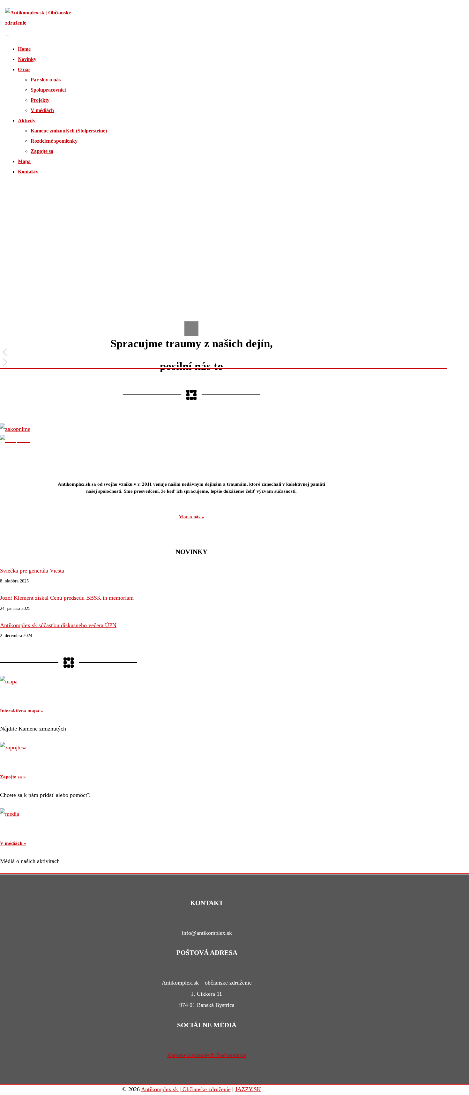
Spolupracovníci (48, 90)
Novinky (27, 59)
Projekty (40, 100)
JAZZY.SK (248, 1089)
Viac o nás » (191, 516)
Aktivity (26, 120)
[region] (191, 278)
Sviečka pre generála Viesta (32, 570)
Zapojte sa (42, 151)
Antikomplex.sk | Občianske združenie (186, 1089)
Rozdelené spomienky (54, 141)
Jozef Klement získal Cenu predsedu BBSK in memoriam (67, 598)
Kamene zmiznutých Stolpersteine (206, 1055)
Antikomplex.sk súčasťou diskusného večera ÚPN (58, 625)
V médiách (42, 110)
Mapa (24, 161)
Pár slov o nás (46, 79)
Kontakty (28, 171)
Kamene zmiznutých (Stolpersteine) (69, 130)
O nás (24, 69)
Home (24, 49)
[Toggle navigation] (7, 35)
